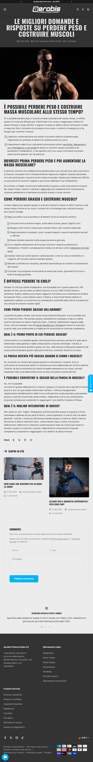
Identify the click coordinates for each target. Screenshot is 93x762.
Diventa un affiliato (13, 699)
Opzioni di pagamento (14, 727)
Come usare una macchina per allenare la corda (23, 485)
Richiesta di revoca (13, 722)
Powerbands (49, 667)
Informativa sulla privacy (37, 747)
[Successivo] (71, 1)
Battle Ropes (49, 662)
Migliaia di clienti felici (46, 2)
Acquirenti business (13, 704)
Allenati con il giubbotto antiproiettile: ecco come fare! (68, 503)
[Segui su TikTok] (22, 737)
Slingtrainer (48, 653)
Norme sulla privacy (59, 539)
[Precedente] (21, 1)
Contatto (8, 713)
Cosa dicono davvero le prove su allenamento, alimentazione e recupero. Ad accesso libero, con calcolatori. (18, 659)
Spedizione (9, 708)
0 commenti (71, 41)
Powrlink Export (50, 676)
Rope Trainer (49, 657)
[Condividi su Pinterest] (25, 440)
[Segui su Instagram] (16, 737)
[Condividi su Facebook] (13, 440)
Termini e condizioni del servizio (17, 749)
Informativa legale (34, 752)
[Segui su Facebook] (5, 737)
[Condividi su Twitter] (19, 440)
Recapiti (48, 752)
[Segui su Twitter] (10, 737)
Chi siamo (8, 718)
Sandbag (47, 671)
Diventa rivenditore (13, 695)
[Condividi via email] (31, 440)
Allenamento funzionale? (54, 681)
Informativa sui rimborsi (14, 752)
